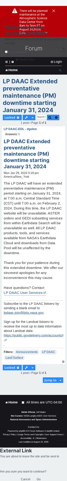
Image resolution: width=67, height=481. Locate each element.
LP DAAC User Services (23, 293)
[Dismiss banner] (53, 11)
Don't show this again (17, 52)
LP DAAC (48, 352)
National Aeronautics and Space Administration (33, 419)
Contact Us (33, 427)
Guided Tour (26, 59)
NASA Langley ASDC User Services (40, 416)
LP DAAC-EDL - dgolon (20, 129)
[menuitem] (56, 61)
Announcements (27, 352)
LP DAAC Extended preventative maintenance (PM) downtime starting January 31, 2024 (30, 96)
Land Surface (14, 357)
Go (39, 479)
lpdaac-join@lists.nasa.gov (24, 313)
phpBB (22, 431)
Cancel (25, 479)
